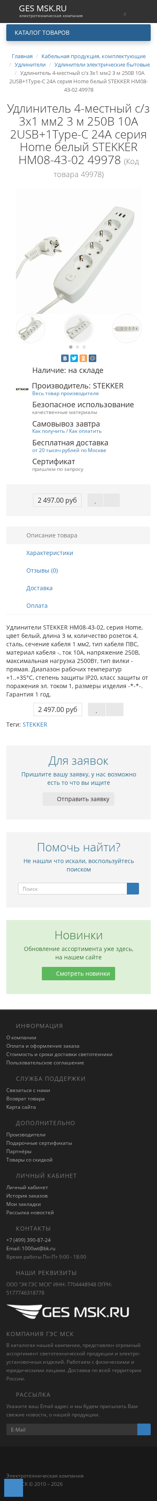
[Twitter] (74, 358)
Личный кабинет (27, 1187)
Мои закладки (23, 1204)
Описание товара (51, 535)
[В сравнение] (112, 500)
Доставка (39, 588)
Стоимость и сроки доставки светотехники (59, 1054)
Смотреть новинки (82, 973)
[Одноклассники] (83, 358)
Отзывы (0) (41, 570)
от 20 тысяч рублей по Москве (69, 450)
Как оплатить (85, 430)
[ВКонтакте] (65, 358)
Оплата (36, 605)
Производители (26, 1134)
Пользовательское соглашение (45, 1062)
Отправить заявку (82, 799)
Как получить (48, 430)
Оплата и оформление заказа (43, 1045)
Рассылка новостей (30, 1212)
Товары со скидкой (29, 1159)
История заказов (27, 1195)
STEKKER (35, 724)
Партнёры (18, 1151)
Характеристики (49, 553)
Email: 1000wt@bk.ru (30, 1248)
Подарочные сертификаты (39, 1142)
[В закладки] (95, 500)
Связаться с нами (28, 1090)
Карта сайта (21, 1106)
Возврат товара (25, 1098)
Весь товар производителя (65, 393)
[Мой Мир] (92, 358)
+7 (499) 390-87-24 (28, 1240)
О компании (21, 1037)
